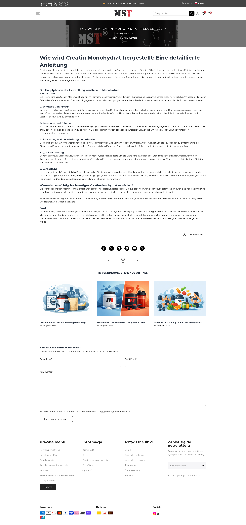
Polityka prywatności (50, 450)
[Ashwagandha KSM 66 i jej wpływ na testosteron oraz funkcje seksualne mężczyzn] (137, 261)
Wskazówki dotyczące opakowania (57, 475)
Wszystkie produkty (135, 460)
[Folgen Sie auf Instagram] (154, 513)
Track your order (48, 480)
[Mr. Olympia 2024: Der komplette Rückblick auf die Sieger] (109, 261)
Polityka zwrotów (48, 455)
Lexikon (129, 475)
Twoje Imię (46, 359)
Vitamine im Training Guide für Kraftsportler (177, 322)
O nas (85, 455)
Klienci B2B (88, 450)
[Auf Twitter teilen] (47, 4)
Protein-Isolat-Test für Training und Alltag (63, 322)
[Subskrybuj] (202, 465)
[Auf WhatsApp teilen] (66, 4)
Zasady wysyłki (47, 460)
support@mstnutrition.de (187, 475)
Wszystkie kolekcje (134, 455)
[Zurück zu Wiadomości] (123, 261)
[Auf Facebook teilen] (42, 4)
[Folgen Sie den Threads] (158, 513)
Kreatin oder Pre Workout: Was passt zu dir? (121, 322)
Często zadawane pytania (95, 460)
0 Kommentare (129, 38)
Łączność (87, 470)
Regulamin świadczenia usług (54, 465)
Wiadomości (115, 38)
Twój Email (131, 359)
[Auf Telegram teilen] (56, 4)
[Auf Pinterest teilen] (51, 4)
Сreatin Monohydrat (50, 70)
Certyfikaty (87, 465)
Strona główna (132, 470)
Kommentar (46, 372)
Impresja (44, 470)
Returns (48, 487)
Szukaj (128, 450)
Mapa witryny (132, 465)
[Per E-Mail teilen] (61, 4)
